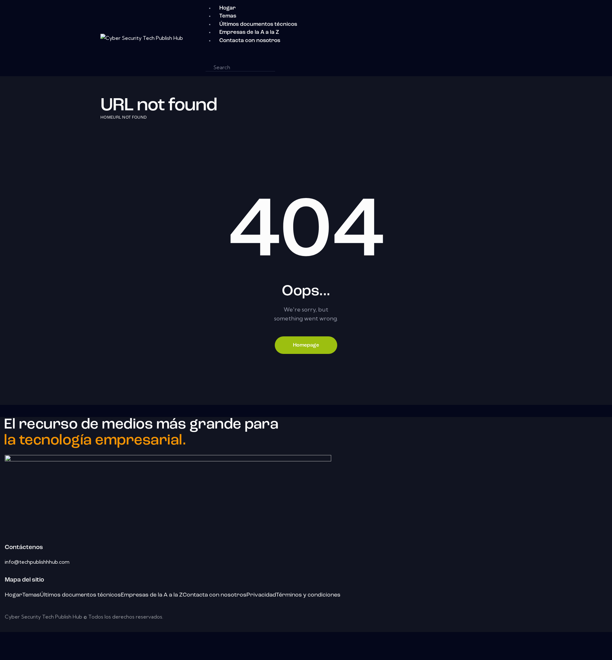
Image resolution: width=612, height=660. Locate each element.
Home (106, 117)
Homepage (306, 345)
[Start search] (282, 67)
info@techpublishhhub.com (37, 562)
